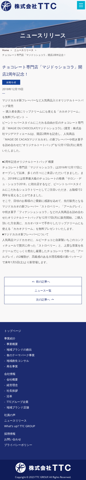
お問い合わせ (12, 439)
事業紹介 (9, 338)
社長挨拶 (12, 390)
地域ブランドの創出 (19, 349)
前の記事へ (43, 281)
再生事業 (12, 366)
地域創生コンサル (18, 361)
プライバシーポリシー (18, 445)
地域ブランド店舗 (18, 407)
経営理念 (12, 385)
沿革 (9, 396)
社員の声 (9, 415)
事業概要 (12, 344)
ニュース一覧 (43, 290)
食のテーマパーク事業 (21, 355)
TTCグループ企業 (17, 402)
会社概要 (12, 379)
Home (5, 50)
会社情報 (9, 374)
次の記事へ (43, 299)
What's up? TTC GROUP (19, 426)
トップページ (12, 331)
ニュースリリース (23, 50)
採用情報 (9, 434)
